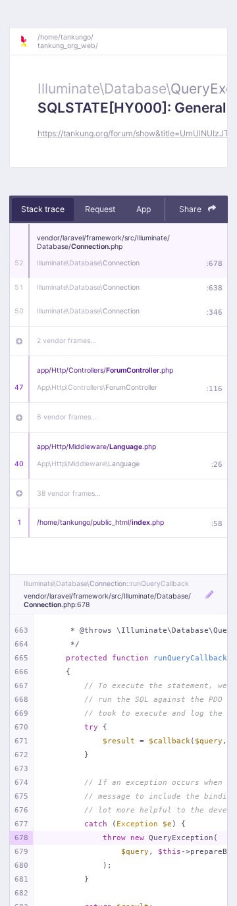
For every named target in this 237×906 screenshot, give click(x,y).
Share (191, 209)
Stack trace (43, 209)
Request (100, 209)
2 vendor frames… (66, 340)
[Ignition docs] (28, 41)
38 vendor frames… (69, 493)
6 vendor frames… (67, 417)
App (143, 209)
